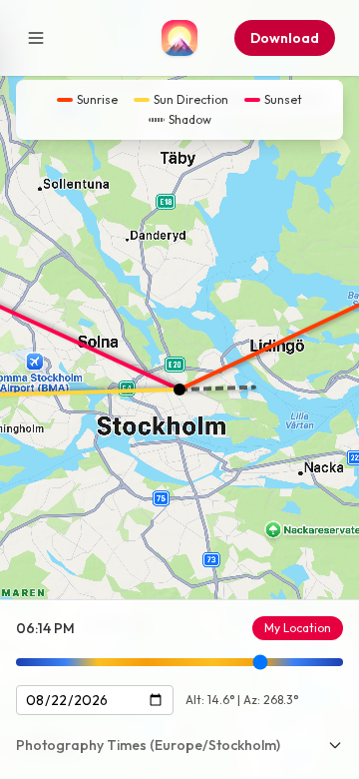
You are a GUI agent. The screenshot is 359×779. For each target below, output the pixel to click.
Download (284, 38)
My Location (297, 627)
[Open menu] (36, 38)
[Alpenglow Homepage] (179, 38)
